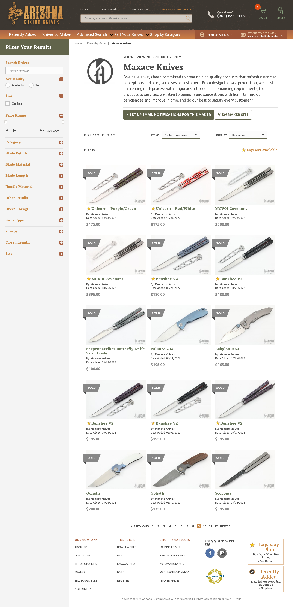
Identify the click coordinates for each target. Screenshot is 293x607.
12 (216, 526)
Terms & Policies (86, 563)
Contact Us (82, 555)
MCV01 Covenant (231, 208)
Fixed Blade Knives (172, 555)
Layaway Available (174, 9)
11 (210, 526)
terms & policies (139, 9)
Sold (38, 85)
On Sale (17, 103)
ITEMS (155, 135)
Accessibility (83, 589)
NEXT (224, 526)
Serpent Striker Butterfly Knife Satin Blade (115, 351)
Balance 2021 (163, 349)
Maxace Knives (100, 214)
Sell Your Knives (128, 34)
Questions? (231, 14)
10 (204, 526)
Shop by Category (165, 34)
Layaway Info (126, 563)
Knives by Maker (56, 34)
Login (121, 572)
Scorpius (223, 493)
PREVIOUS (141, 526)
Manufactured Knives (174, 572)
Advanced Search (92, 34)
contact (85, 9)
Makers (80, 572)
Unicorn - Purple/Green (113, 208)
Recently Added (22, 34)
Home (78, 43)
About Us (81, 547)
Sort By (221, 135)
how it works (110, 9)
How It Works (126, 547)
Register (123, 580)
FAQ (119, 555)
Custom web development (210, 599)
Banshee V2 (167, 279)
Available (18, 85)
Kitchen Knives (169, 580)
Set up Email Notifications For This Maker (170, 115)
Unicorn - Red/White (175, 208)
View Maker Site (233, 115)
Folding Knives (170, 547)
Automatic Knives (172, 563)
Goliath (93, 493)
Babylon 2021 (227, 349)
